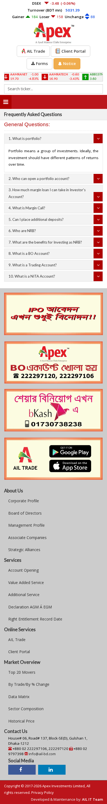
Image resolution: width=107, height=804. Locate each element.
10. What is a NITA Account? (32, 276)
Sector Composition (26, 708)
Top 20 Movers (21, 672)
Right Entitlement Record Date (35, 619)
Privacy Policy (42, 792)
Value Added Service (26, 582)
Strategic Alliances (24, 549)
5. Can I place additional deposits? (36, 219)
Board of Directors (25, 513)
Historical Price (21, 721)
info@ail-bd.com (42, 753)
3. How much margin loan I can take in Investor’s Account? (47, 193)
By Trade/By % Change (28, 684)
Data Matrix (18, 696)
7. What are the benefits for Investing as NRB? (45, 242)
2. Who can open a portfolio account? (39, 178)
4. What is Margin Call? (27, 208)
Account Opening (23, 570)
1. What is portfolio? (25, 138)
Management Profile (26, 525)
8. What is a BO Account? (29, 253)
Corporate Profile (23, 500)
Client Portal (19, 651)
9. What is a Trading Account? (33, 265)
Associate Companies (27, 537)
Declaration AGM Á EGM (30, 607)
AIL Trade (17, 639)
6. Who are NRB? (22, 230)
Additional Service (24, 594)
